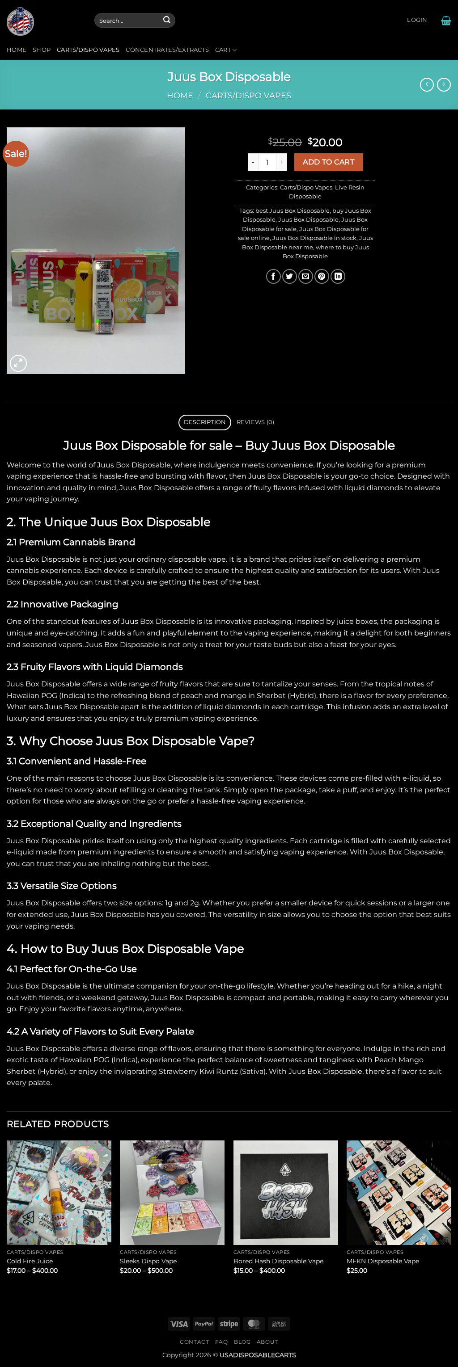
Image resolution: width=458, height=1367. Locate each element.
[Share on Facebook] (273, 276)
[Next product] (427, 85)
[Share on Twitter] (289, 276)
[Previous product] (444, 85)
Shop (42, 49)
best (251, 582)
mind (106, 488)
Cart (223, 49)
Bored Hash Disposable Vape (278, 1261)
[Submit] (166, 20)
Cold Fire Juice (30, 1261)
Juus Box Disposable (308, 219)
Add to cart (328, 162)
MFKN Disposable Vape (383, 1261)
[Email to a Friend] (305, 276)
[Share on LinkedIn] (338, 276)
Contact (194, 1341)
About (267, 1341)
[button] (417, 20)
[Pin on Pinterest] (321, 276)
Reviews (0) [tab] (256, 422)
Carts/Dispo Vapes (88, 49)
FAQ (221, 1341)
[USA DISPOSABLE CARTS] (44, 20)
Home (16, 49)
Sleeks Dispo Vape (148, 1261)
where (185, 465)
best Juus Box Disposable (292, 210)
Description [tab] (205, 422)
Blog (242, 1341)
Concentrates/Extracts (167, 49)
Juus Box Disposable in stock (314, 238)
